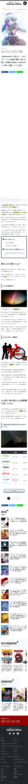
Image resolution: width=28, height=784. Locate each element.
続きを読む (14, 490)
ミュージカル (4, 762)
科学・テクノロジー (18, 774)
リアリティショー (18, 766)
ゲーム (2, 748)
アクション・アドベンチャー (7, 743)
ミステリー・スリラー (19, 759)
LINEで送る (20, 72)
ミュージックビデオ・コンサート (20, 762)
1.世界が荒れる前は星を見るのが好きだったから (14, 253)
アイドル (16, 741)
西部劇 (15, 777)
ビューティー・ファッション (7, 756)
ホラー (2, 759)
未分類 (15, 771)
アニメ (7, 51)
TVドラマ (3, 741)
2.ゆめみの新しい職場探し (11, 245)
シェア (5, 72)
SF (7, 7)
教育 (15, 769)
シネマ (8, 721)
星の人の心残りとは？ (10, 239)
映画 (3, 721)
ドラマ (15, 754)
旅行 (2, 771)
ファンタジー (14, 51)
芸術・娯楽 (3, 777)
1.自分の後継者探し (9, 243)
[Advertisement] (14, 134)
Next (25, 663)
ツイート (13, 72)
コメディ (16, 748)
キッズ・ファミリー (18, 746)
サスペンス (3, 751)
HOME (3, 7)
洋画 (13, 721)
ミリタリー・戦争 (5, 766)
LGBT (2, 738)
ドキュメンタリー (5, 754)
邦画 (21, 51)
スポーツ (16, 751)
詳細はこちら (5, 458)
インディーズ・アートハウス (7, 746)
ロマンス (3, 769)
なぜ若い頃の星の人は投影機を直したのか (14, 249)
